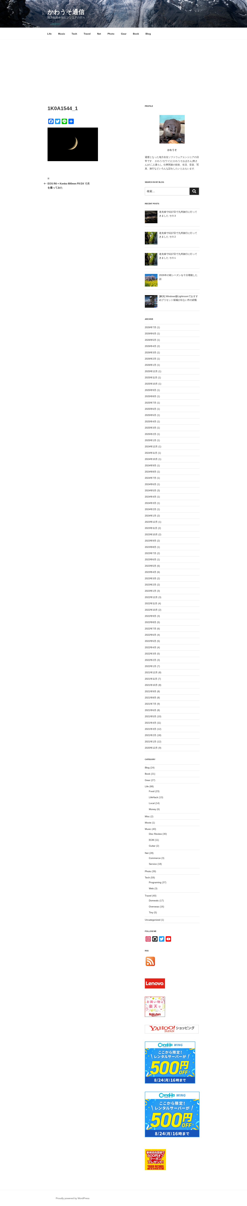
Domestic (154, 900)
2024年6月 (150, 484)
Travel (87, 33)
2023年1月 (150, 590)
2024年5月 (150, 490)
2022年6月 (150, 634)
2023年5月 (150, 565)
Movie (148, 822)
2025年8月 (150, 396)
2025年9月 (150, 390)
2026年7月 (150, 327)
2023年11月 (151, 528)
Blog (148, 33)
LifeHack (153, 797)
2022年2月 (150, 660)
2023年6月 (150, 559)
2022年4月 (150, 647)
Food (151, 791)
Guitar (152, 845)
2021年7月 (150, 703)
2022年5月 (150, 641)
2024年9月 (150, 465)
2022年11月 (151, 603)
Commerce (155, 858)
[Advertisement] (123, 64)
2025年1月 (150, 440)
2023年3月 (150, 578)
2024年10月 (151, 459)
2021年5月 (150, 716)
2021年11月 (151, 678)
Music (61, 33)
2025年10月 (151, 383)
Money (152, 809)
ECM (151, 840)
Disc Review (155, 834)
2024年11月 (151, 453)
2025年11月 (151, 377)
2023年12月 (151, 522)
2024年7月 (150, 478)
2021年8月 (150, 697)
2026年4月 (150, 346)
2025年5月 (150, 415)
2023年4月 (150, 572)
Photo (111, 33)
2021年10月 (151, 685)
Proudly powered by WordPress (72, 1198)
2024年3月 (150, 503)
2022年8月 (150, 622)
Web (151, 888)
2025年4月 (150, 421)
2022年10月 (151, 609)
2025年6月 (150, 409)
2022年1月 (150, 666)
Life (49, 33)
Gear (123, 33)
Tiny (151, 912)
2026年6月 (150, 333)
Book (136, 33)
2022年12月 (151, 597)
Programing (155, 882)
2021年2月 (150, 735)
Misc (147, 816)
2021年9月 (150, 691)
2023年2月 (150, 584)
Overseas (154, 906)
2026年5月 (150, 340)
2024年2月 (150, 509)
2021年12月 (151, 672)
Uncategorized (152, 919)
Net (99, 33)
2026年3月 (150, 352)
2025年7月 (150, 402)
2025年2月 (150, 434)
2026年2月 (150, 358)
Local (152, 803)
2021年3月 (150, 729)
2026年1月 (150, 365)
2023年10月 (151, 534)
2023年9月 (150, 540)
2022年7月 (150, 628)
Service (153, 864)
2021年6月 (150, 710)
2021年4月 (150, 722)
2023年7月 (150, 553)
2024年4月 (150, 496)
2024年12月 (151, 446)
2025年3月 (150, 427)
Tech (74, 33)
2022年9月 (150, 616)
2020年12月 (151, 747)
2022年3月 (150, 653)
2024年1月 (150, 515)
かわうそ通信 (66, 11)
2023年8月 (150, 547)
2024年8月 (150, 471)
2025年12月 (151, 371)
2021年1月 (150, 741)
